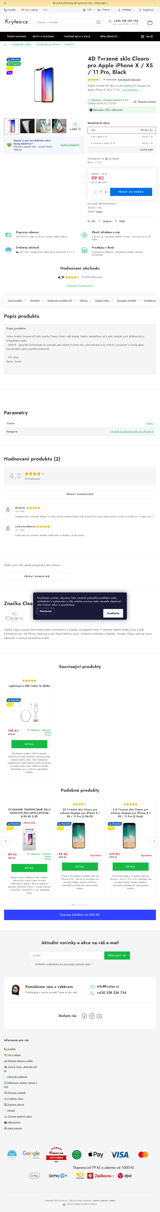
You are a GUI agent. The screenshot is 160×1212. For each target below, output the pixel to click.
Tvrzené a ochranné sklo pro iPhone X (131, 431)
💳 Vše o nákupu (29, 9)
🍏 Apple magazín (13, 1128)
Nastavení (46, 611)
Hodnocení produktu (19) (60, 300)
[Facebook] (84, 1016)
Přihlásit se (117, 955)
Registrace (148, 9)
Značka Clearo (102, 300)
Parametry (35, 300)
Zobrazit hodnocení (80, 285)
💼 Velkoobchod (12, 1122)
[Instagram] (91, 1016)
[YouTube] (99, 1016)
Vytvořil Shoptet (74, 1204)
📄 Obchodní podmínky (16, 1076)
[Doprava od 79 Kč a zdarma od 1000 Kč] (103, 1175)
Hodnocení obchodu (80, 268)
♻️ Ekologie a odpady (15, 1092)
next (154, 841)
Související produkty (126, 300)
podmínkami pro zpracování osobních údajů (68, 964)
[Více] (147, 36)
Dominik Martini (90, 1204)
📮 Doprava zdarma (14, 1104)
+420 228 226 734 (125, 20)
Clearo (99, 211)
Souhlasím (113, 613)
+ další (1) (75, 129)
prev (6, 841)
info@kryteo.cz (108, 986)
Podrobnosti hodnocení (129, 79)
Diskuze (84, 300)
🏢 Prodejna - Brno (13, 1098)
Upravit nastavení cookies (104, 1200)
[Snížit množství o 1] (95, 192)
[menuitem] (16, 36)
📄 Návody (9, 1110)
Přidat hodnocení (80, 494)
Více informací (130, 90)
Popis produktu (15, 300)
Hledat (98, 22)
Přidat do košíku (131, 191)
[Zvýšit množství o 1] (106, 192)
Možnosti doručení (147, 101)
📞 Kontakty (10, 9)
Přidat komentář (37, 576)
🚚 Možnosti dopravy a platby (18, 1060)
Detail (29, 744)
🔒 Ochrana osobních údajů (18, 1116)
